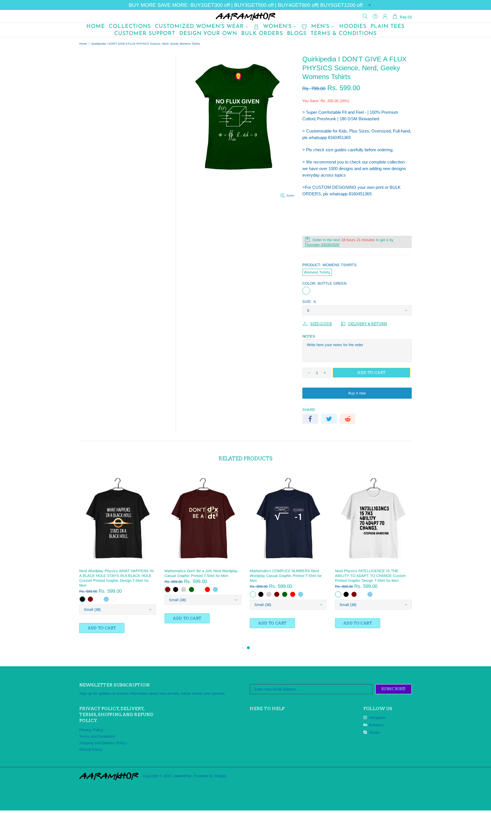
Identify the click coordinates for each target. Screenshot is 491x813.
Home (83, 43)
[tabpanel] (288, 556)
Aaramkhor (245, 16)
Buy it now (357, 393)
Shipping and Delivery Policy (102, 743)
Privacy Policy (91, 730)
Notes (308, 336)
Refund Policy (90, 749)
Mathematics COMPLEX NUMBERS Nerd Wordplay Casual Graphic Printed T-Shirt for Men (286, 576)
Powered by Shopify (210, 776)
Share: (309, 409)
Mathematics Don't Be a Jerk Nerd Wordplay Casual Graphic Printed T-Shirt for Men (201, 573)
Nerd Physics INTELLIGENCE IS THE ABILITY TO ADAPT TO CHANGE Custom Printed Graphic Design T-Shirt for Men (370, 576)
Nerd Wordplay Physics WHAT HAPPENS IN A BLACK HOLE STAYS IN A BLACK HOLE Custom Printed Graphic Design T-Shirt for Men (116, 578)
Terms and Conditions (97, 736)
